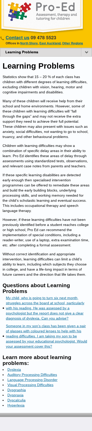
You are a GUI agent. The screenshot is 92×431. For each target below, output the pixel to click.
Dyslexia (14, 369)
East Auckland (50, 43)
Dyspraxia (15, 395)
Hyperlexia (16, 405)
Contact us (17, 37)
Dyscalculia (16, 400)
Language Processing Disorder (32, 380)
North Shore (29, 43)
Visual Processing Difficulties (30, 385)
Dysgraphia (16, 390)
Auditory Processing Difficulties (32, 375)
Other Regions (72, 43)
